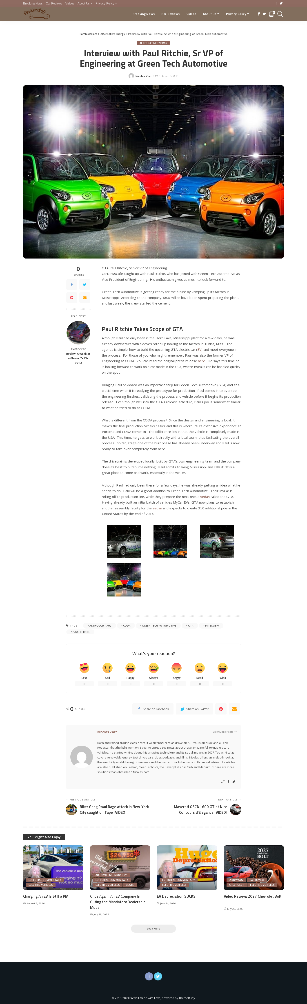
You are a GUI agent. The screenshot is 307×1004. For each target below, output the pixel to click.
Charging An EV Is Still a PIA (45, 896)
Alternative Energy (153, 43)
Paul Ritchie (81, 632)
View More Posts (223, 731)
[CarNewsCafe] (37, 14)
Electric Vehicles (41, 884)
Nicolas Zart (143, 76)
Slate (130, 884)
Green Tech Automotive (159, 625)
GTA (191, 625)
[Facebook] (276, 3)
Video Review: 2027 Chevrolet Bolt (253, 896)
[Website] (223, 782)
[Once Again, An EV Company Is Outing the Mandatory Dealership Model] (120, 867)
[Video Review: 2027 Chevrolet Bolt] (254, 867)
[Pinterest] (71, 297)
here (201, 361)
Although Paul (100, 625)
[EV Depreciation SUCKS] (187, 867)
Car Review (256, 879)
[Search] (280, 14)
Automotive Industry (111, 875)
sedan (205, 496)
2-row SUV (236, 879)
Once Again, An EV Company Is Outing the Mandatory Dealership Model (117, 901)
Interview (212, 625)
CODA (126, 625)
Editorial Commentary (45, 879)
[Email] (84, 297)
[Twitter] (281, 3)
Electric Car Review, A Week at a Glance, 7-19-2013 (78, 356)
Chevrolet (236, 884)
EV (199, 349)
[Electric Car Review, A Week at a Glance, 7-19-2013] (78, 332)
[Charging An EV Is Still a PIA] (53, 867)
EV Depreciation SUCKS (176, 896)
